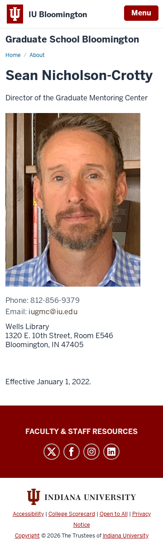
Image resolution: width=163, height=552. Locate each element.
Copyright (27, 535)
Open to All (114, 514)
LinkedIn (111, 451)
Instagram (91, 451)
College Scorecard (71, 514)
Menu (141, 13)
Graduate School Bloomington (72, 39)
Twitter (51, 451)
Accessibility (28, 514)
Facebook (71, 451)
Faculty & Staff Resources (81, 431)
